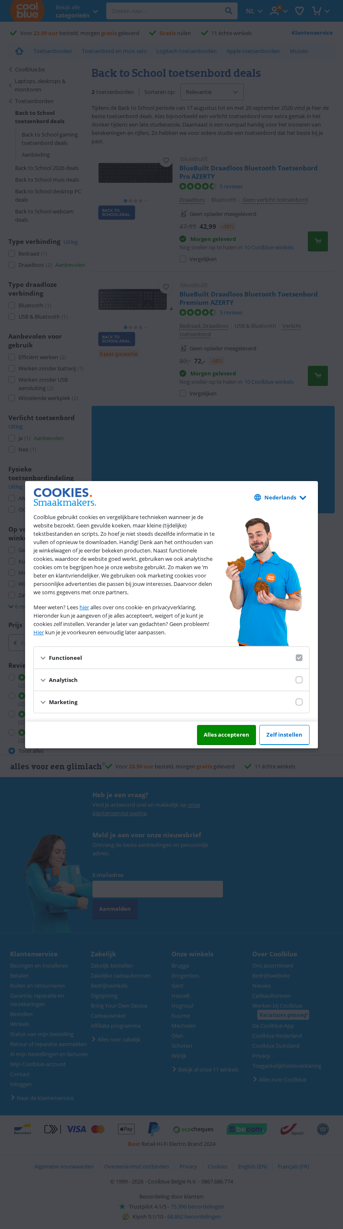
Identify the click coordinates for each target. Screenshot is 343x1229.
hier (84, 607)
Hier (38, 632)
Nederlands (280, 497)
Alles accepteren (226, 734)
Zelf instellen (284, 734)
